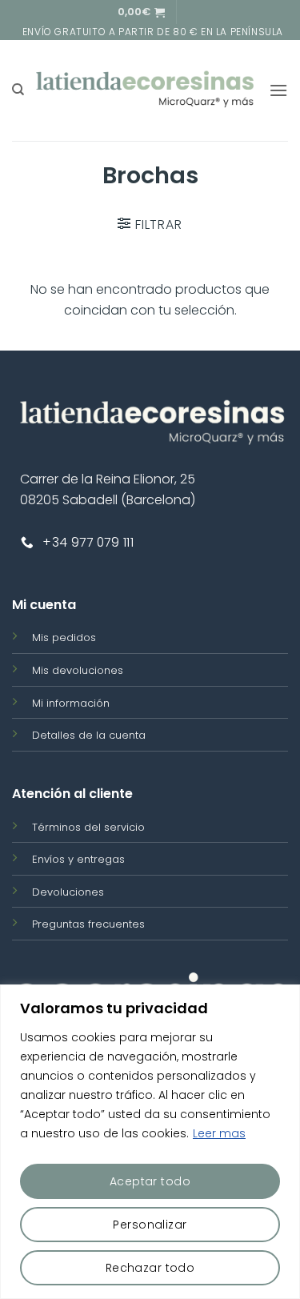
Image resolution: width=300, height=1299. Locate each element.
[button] (141, 12)
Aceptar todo (150, 1181)
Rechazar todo (150, 1268)
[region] (150, 1141)
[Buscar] (18, 89)
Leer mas (219, 1133)
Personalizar (149, 1225)
